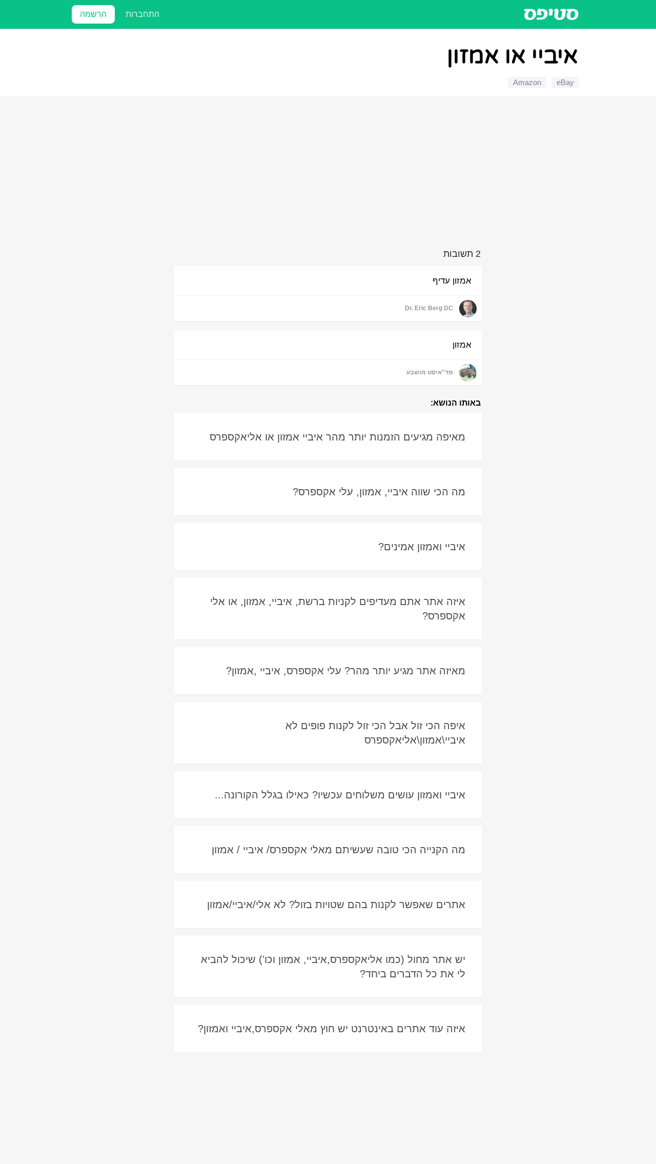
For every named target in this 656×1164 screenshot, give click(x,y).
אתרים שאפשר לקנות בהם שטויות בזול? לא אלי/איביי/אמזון (336, 904)
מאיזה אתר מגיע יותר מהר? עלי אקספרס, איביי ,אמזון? (345, 670)
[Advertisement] (329, 174)
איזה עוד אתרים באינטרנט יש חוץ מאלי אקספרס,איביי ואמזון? (331, 1028)
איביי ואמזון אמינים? (421, 546)
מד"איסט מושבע (429, 372)
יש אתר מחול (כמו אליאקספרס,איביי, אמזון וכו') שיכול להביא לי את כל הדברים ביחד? (333, 966)
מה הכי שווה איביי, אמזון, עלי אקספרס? (379, 491)
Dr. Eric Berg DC (429, 308)
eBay (565, 82)
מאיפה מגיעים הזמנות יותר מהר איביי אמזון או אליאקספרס (337, 437)
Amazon (527, 82)
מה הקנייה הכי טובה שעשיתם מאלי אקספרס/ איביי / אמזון (338, 849)
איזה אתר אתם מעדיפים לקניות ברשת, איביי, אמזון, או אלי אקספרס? (337, 608)
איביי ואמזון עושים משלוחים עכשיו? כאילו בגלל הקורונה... (340, 794)
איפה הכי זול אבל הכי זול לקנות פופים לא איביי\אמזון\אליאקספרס (375, 733)
